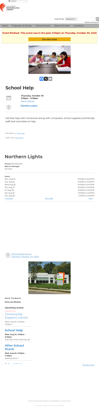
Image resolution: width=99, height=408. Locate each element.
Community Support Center (16, 315)
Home (5, 26)
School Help (19, 138)
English (13, 1)
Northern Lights (29, 105)
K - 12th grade (19, 133)
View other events (49, 39)
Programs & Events (22, 26)
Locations (79, 26)
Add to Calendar (27, 101)
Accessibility (55, 401)
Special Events (62, 26)
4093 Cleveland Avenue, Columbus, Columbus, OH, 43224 (25, 255)
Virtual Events (43, 26)
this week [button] (49, 198)
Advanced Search (92, 22)
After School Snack (14, 347)
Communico (66, 401)
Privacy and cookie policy (38, 401)
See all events (88, 365)
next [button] (91, 198)
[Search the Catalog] (97, 19)
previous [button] (9, 198)
